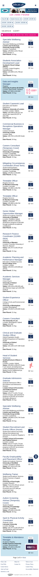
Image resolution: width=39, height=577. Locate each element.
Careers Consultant (11, 318)
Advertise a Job (5, 571)
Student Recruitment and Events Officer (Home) (13, 428)
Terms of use (29, 562)
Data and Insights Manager (10, 82)
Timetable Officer (10, 181)
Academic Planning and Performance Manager (13, 258)
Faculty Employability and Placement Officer (12, 458)
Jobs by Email (4, 569)
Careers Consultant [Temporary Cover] (11, 146)
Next (24, 557)
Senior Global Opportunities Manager (13, 212)
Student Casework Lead (13, 103)
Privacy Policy (29, 564)
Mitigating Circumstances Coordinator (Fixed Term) (14, 164)
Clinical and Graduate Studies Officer (12, 334)
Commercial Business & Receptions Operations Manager (13, 126)
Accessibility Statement (32, 569)
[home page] (19, 7)
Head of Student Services (10, 356)
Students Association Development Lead (12, 61)
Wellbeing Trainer (10, 474)
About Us (16, 562)
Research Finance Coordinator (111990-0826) (12, 236)
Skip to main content (7, 1)
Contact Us (17, 564)
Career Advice (4, 566)
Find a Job (3, 562)
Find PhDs (3, 564)
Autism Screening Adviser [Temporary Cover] (11, 500)
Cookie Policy (29, 566)
